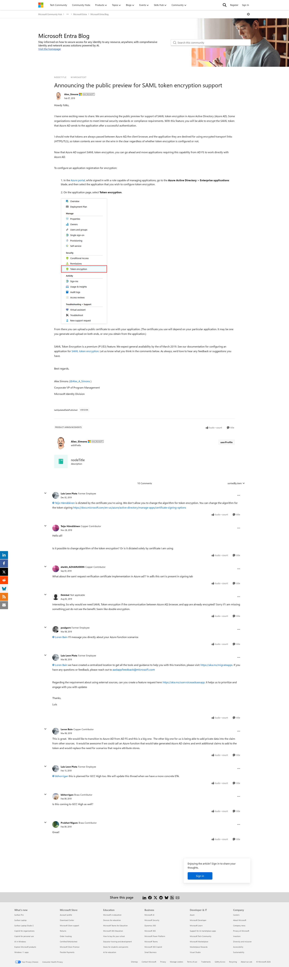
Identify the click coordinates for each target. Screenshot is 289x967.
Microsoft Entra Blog (99, 14)
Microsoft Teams (151, 941)
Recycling (233, 961)
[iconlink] (61, 461)
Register (234, 5)
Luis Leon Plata (69, 493)
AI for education (109, 952)
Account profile (66, 915)
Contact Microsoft (149, 961)
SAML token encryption (85, 351)
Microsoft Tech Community (200, 936)
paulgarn (66, 627)
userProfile (226, 442)
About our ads (246, 961)
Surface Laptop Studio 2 (24, 925)
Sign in (200, 876)
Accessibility (238, 947)
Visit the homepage (49, 49)
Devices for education (112, 920)
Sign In (245, 5)
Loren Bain (61, 637)
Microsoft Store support (69, 925)
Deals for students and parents (115, 947)
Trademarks (206, 961)
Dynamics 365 (150, 925)
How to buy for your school (114, 936)
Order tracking (66, 936)
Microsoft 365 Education (113, 931)
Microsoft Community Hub (50, 14)
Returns (63, 931)
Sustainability (238, 952)
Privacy (163, 961)
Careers (236, 915)
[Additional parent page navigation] (68, 14)
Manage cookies (176, 961)
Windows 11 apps (21, 952)
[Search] (225, 5)
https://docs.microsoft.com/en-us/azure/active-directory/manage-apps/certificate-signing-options (129, 507)
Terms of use (192, 961)
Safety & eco (220, 961)
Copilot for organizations (24, 931)
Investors (236, 936)
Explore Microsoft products (25, 947)
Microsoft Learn (196, 925)
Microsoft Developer (198, 920)
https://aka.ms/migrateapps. (217, 665)
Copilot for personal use (24, 936)
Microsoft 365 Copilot (153, 947)
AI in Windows (20, 941)
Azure (192, 915)
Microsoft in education (112, 915)
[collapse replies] (45, 493)
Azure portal (78, 180)
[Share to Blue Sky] (166, 897)
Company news (239, 925)
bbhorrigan (61, 776)
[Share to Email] (177, 897)
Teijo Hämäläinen (65, 503)
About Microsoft (239, 920)
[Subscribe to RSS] (172, 897)
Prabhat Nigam (69, 822)
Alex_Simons (71, 94)
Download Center (67, 920)
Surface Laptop (20, 920)
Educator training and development (117, 941)
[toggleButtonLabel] (248, 14)
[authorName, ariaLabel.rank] (58, 96)
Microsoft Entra (80, 14)
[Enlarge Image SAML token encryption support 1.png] (84, 261)
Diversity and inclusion (242, 941)
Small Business (150, 952)
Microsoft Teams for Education (115, 925)
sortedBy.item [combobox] (235, 483)
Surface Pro (19, 915)
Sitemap (134, 961)
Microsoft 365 (150, 931)
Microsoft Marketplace (199, 941)
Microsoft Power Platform (154, 936)
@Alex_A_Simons (80, 381)
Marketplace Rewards (199, 947)
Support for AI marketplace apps (203, 931)
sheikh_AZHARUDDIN (72, 566)
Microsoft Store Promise (69, 947)
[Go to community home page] (40, 5)
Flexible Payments (67, 952)
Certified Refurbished (68, 941)
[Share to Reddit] (161, 897)
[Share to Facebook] (150, 897)
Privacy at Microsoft (241, 931)
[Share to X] (155, 897)
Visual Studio (195, 952)
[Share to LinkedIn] (144, 897)
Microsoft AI (149, 915)
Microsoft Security (151, 920)
